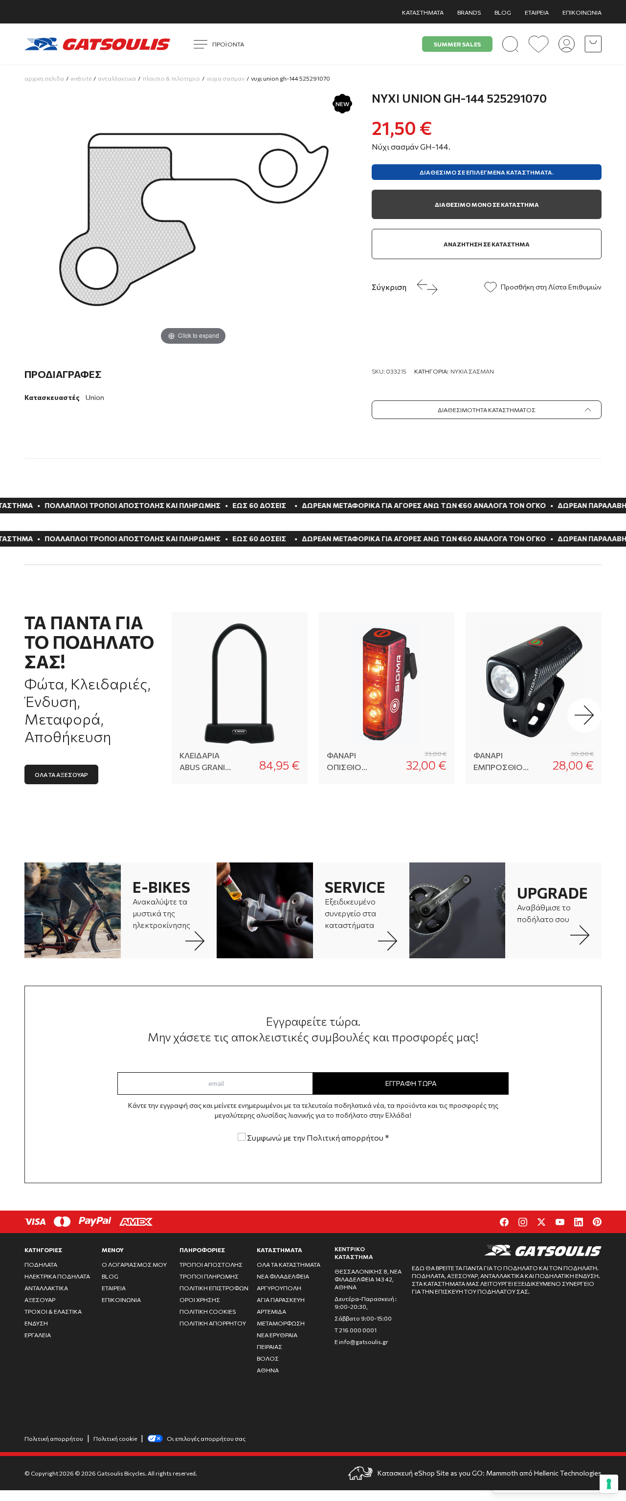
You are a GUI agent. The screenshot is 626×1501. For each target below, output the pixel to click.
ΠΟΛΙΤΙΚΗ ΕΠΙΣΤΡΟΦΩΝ (213, 1287)
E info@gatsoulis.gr (361, 1341)
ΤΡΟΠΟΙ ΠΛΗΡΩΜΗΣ (209, 1276)
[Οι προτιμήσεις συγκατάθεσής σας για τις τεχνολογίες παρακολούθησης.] (609, 1484)
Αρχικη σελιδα (44, 78)
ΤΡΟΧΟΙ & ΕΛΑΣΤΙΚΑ (53, 1311)
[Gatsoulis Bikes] (97, 44)
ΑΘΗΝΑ (268, 1370)
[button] (584, 715)
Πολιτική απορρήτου (53, 1438)
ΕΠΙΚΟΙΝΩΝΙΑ (582, 12)
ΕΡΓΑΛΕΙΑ (37, 1334)
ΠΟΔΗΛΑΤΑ (40, 1264)
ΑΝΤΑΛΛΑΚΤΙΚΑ (46, 1287)
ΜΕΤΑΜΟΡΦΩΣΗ (281, 1323)
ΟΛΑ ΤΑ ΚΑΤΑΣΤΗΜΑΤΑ (288, 1264)
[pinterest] (597, 1221)
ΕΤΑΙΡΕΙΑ (537, 12)
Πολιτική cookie (115, 1438)
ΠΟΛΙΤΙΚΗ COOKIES (207, 1311)
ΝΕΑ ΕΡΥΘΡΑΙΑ (277, 1334)
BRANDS (469, 12)
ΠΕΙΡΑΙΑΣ (269, 1346)
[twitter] (541, 1222)
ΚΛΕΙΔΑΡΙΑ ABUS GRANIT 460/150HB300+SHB (207, 761)
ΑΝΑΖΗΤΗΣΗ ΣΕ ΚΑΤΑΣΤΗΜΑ (487, 244)
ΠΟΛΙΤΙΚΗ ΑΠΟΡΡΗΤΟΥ (212, 1323)
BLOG (502, 12)
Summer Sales (457, 44)
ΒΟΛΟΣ (268, 1358)
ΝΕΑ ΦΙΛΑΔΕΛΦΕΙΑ (283, 1276)
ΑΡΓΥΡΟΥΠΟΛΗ (279, 1287)
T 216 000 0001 (356, 1329)
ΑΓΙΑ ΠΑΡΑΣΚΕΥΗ (281, 1299)
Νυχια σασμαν (225, 78)
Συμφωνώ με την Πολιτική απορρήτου (317, 1137)
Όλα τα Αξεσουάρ (61, 774)
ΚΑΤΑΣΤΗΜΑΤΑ (423, 12)
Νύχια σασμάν (472, 371)
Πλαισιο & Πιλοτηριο (171, 78)
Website (80, 78)
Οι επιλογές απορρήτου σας (206, 1438)
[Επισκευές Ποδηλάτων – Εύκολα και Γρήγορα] (265, 910)
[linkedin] (578, 1222)
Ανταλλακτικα (117, 78)
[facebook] (504, 1222)
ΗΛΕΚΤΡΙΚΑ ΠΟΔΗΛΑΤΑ (57, 1276)
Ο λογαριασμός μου (134, 1264)
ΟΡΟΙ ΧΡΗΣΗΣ (199, 1299)
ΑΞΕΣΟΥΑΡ (39, 1299)
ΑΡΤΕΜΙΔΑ (271, 1311)
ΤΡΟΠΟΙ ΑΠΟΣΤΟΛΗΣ (211, 1264)
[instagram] (522, 1222)
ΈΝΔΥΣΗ (36, 1323)
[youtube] (560, 1222)
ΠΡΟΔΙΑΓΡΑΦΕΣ (63, 374)
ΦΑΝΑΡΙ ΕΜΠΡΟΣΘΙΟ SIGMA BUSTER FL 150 (500, 761)
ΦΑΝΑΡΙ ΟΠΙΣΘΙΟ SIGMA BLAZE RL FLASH (352, 761)
